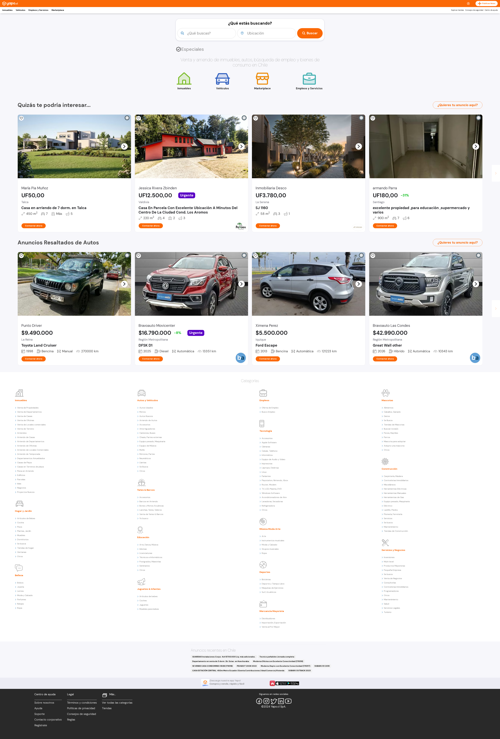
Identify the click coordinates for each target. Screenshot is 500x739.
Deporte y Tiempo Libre (273, 583)
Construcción (389, 468)
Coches (143, 600)
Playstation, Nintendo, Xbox (275, 480)
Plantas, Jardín (24, 531)
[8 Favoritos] (255, 118)
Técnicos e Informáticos (150, 557)
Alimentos (388, 407)
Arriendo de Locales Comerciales (33, 450)
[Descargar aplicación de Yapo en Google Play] (293, 683)
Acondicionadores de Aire (274, 497)
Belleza (19, 575)
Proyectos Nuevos (26, 492)
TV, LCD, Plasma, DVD (272, 488)
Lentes (20, 591)
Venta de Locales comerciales (31, 424)
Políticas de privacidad (81, 708)
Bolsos (20, 582)
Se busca (21, 543)
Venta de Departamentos (29, 412)
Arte (264, 536)
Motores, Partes (147, 454)
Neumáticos (145, 458)
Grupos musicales (270, 549)
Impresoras (267, 463)
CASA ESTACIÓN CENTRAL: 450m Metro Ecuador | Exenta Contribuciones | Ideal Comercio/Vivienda (238, 670)
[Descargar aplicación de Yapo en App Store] (281, 683)
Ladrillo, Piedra (391, 510)
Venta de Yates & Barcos (151, 514)
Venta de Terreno (25, 428)
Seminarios (144, 565)
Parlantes (266, 476)
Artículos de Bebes (26, 518)
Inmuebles (7, 10)
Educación (143, 537)
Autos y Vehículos (147, 400)
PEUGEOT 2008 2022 (247, 666)
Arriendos (22, 433)
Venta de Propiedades (28, 407)
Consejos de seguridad (474, 10)
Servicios (388, 518)
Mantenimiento (391, 526)
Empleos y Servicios (38, 10)
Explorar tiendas (457, 10)
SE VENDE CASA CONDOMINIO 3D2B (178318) (212, 666)
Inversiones (389, 557)
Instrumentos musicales (273, 540)
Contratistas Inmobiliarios (396, 480)
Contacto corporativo (48, 719)
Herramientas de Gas (394, 497)
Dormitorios (23, 539)
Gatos (387, 416)
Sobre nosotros (44, 702)
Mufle (142, 450)
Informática (267, 455)
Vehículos (20, 10)
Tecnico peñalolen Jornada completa (277, 657)
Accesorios (144, 424)
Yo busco (143, 518)
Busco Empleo (268, 412)
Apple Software (269, 442)
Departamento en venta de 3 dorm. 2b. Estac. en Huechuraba (220, 661)
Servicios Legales (392, 608)
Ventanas (21, 552)
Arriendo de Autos (148, 420)
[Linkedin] (281, 701)
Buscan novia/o (391, 428)
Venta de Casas (24, 416)
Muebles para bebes (149, 609)
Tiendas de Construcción (396, 531)
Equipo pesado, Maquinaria (152, 441)
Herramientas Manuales (395, 493)
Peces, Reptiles (391, 433)
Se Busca (143, 466)
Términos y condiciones (82, 702)
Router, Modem (269, 484)
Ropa (19, 608)
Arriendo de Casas (26, 437)
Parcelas (21, 479)
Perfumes (21, 599)
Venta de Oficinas (25, 420)
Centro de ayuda (491, 10)
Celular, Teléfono (269, 451)
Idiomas (143, 549)
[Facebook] (259, 701)
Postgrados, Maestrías (150, 561)
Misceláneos (390, 484)
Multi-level (389, 561)
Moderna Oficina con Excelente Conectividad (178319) (278, 661)
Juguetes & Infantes (149, 589)
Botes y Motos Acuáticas (151, 505)
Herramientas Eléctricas (395, 488)
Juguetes (143, 604)
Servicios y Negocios (393, 550)
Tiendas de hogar (25, 548)
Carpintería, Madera (393, 476)
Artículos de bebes (148, 596)
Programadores (391, 591)
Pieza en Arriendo (25, 471)
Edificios (21, 475)
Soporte (39, 714)
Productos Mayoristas (394, 565)
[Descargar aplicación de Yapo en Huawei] (272, 683)
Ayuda (38, 708)
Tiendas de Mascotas (394, 424)
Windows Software (271, 493)
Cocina (20, 522)
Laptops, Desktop (270, 467)
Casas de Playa (24, 462)
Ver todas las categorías (117, 702)
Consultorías (390, 582)
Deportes (265, 572)
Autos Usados (146, 407)
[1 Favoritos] (372, 118)
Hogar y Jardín (23, 511)
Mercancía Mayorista (272, 611)
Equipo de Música (147, 445)
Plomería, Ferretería (393, 514)
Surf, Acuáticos (269, 592)
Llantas (142, 462)
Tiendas (107, 708)
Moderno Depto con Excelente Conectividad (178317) (285, 666)
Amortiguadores (147, 428)
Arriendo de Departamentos (30, 441)
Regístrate (40, 725)
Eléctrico (388, 505)
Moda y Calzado (25, 595)
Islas (19, 483)
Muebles (21, 535)
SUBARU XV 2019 (322, 666)
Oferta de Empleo (270, 407)
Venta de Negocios (393, 578)
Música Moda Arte (270, 529)
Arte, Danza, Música (148, 544)
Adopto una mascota (394, 445)
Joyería (20, 586)
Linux (264, 472)
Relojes (20, 603)
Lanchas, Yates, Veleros (150, 510)
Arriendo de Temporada (28, 454)
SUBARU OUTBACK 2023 (299, 670)
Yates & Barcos (146, 489)
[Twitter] (273, 701)
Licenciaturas (145, 553)
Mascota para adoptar (395, 441)
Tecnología (266, 431)
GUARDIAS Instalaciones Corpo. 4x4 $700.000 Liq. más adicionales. (223, 657)
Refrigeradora (268, 505)
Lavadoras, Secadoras (272, 501)
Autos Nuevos (146, 416)
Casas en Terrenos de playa (30, 466)
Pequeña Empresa (392, 570)
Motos (142, 412)
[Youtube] (288, 701)
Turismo (387, 612)
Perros (387, 437)
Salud (386, 603)
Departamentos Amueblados (31, 458)
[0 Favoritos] (21, 118)
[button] (124, 146)
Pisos (19, 526)
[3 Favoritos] (138, 118)
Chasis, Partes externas (150, 437)
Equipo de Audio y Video (273, 459)
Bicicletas (266, 579)
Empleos (264, 400)
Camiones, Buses (147, 433)
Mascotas (387, 400)
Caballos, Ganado (392, 412)
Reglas (71, 719)
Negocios (21, 487)
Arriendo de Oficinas (27, 445)
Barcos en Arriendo (148, 501)
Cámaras (266, 446)
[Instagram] (266, 701)
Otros (20, 556)
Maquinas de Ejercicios (272, 588)
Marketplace (58, 10)
